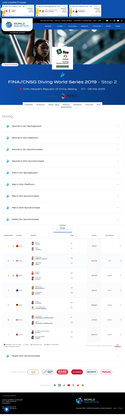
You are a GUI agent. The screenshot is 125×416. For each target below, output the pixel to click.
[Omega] (77, 372)
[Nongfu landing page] (62, 372)
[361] (33, 372)
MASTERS (77, 20)
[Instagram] (59, 385)
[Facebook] (54, 385)
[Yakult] (106, 372)
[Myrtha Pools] (47, 372)
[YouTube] (68, 385)
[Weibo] (78, 385)
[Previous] (3, 9)
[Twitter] (73, 385)
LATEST (60, 26)
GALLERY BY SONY (46, 20)
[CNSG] (68, 96)
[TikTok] (64, 385)
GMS (99, 20)
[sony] (91, 372)
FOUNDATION (87, 20)
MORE (118, 26)
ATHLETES (97, 26)
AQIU (95, 20)
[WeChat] (82, 385)
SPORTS (48, 26)
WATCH (57, 20)
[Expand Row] (120, 246)
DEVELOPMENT (67, 20)
